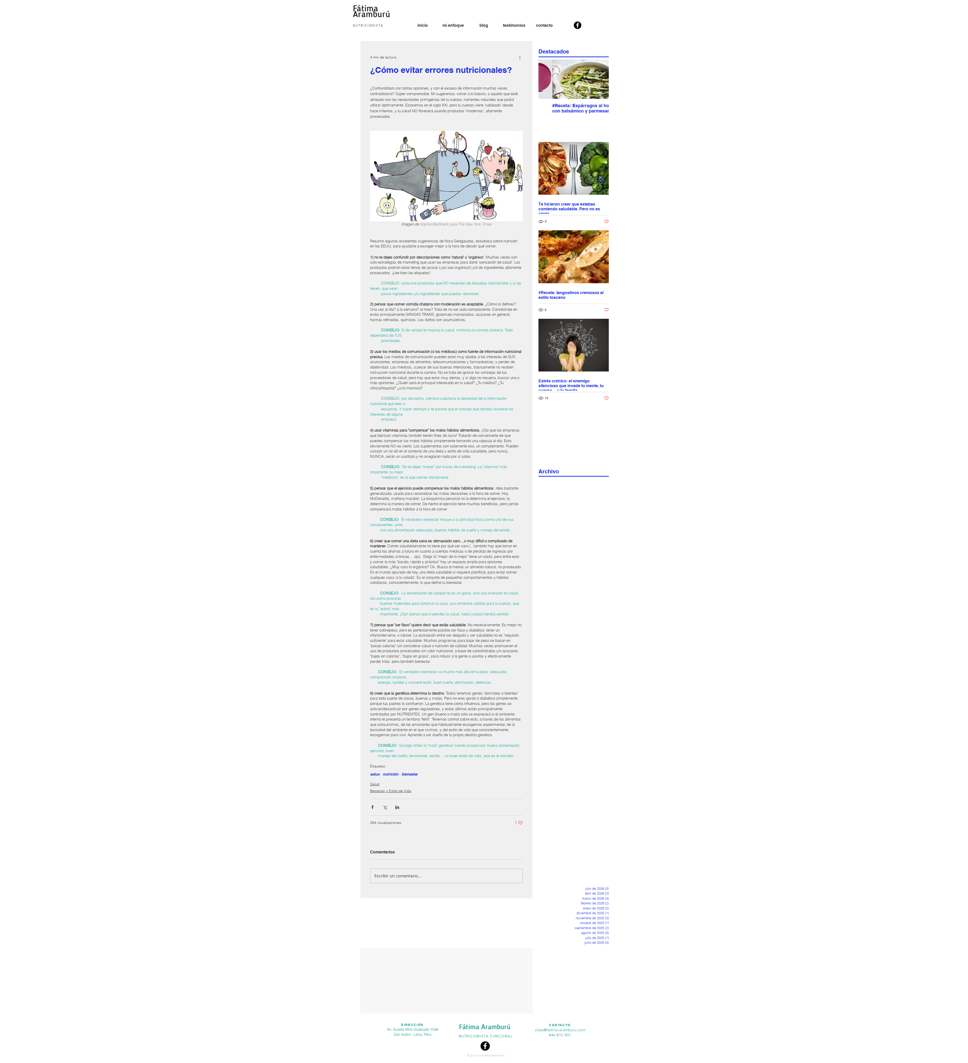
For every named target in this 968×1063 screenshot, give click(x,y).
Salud (374, 784)
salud (375, 774)
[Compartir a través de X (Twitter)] (384, 807)
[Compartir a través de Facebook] (372, 807)
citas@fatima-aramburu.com (560, 1029)
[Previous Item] (546, 79)
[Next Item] (600, 79)
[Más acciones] (520, 57)
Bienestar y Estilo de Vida (390, 791)
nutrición (391, 774)
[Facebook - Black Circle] (577, 25)
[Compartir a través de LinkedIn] (397, 807)
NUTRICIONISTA (474, 1037)
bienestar (410, 774)
